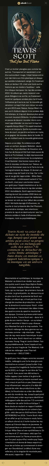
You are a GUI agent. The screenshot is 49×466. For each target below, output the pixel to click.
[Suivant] (44, 463)
